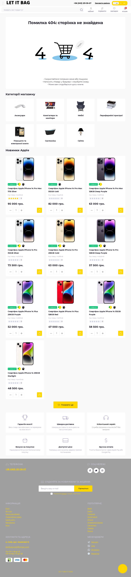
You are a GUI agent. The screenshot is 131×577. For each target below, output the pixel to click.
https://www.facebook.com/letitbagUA (90, 470)
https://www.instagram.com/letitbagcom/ (102, 470)
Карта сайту (10, 520)
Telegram (94, 542)
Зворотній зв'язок (13, 514)
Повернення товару (13, 517)
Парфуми (91, 514)
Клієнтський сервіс (106, 424)
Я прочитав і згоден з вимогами (67, 494)
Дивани (91, 528)
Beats (90, 508)
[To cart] (39, 210)
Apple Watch (92, 517)
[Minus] (10, 210)
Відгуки (9, 511)
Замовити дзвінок (102, 3)
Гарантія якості (25, 424)
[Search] (81, 9)
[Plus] (21, 210)
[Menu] (3, 3)
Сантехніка (92, 525)
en (124, 3)
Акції (7, 525)
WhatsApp (95, 550)
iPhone (90, 520)
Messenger (95, 554)
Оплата (64, 494)
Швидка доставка (65, 424)
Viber (93, 546)
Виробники (10, 523)
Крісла (90, 531)
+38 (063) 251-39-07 (16, 469)
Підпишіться (83, 488)
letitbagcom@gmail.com (17, 547)
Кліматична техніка (95, 523)
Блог (8, 508)
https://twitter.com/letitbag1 (96, 470)
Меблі (90, 511)
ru (120, 3)
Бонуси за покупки (25, 447)
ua (117, 3)
